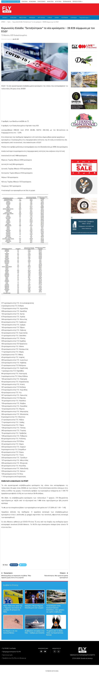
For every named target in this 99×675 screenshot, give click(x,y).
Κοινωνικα (32, 1)
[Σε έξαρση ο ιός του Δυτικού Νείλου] (13, 622)
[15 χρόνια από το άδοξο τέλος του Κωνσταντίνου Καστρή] (56, 622)
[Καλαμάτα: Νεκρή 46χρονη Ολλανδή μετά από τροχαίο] (34, 597)
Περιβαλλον (67, 1)
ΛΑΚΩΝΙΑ (13, 17)
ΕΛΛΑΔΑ (74, 17)
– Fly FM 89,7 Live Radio (8, 648)
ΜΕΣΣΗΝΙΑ (22, 17)
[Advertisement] (75, 9)
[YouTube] (45, 651)
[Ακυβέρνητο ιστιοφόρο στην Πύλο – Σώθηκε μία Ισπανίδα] (34, 622)
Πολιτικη (25, 1)
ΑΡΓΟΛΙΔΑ (41, 17)
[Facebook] (41, 651)
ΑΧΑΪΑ (57, 17)
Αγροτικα (58, 1)
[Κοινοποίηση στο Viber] (54, 651)
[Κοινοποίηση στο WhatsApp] (58, 651)
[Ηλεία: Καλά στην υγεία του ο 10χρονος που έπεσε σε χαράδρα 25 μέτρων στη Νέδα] (13, 597)
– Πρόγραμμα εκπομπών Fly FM (11, 651)
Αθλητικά (50, 1)
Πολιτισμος (42, 1)
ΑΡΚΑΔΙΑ (32, 17)
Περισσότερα (77, 1)
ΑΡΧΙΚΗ (4, 17)
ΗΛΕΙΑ (50, 17)
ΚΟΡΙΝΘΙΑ (64, 17)
